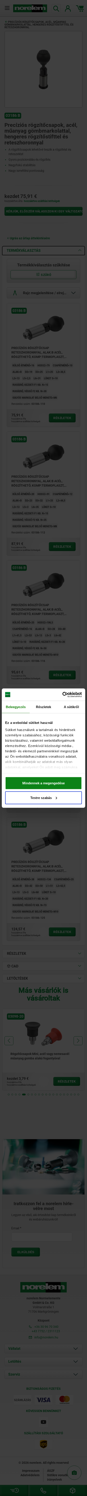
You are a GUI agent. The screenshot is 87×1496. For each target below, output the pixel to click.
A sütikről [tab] (71, 707)
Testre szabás (41, 797)
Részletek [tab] (43, 707)
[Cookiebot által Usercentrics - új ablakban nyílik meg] (62, 694)
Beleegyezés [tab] (16, 707)
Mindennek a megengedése (43, 783)
